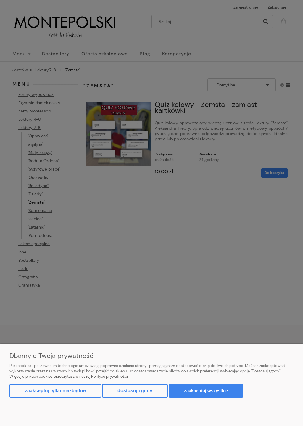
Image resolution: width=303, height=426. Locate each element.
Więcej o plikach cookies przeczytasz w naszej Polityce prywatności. (69, 376)
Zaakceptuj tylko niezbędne (55, 390)
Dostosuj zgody (134, 390)
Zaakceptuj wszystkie (206, 390)
